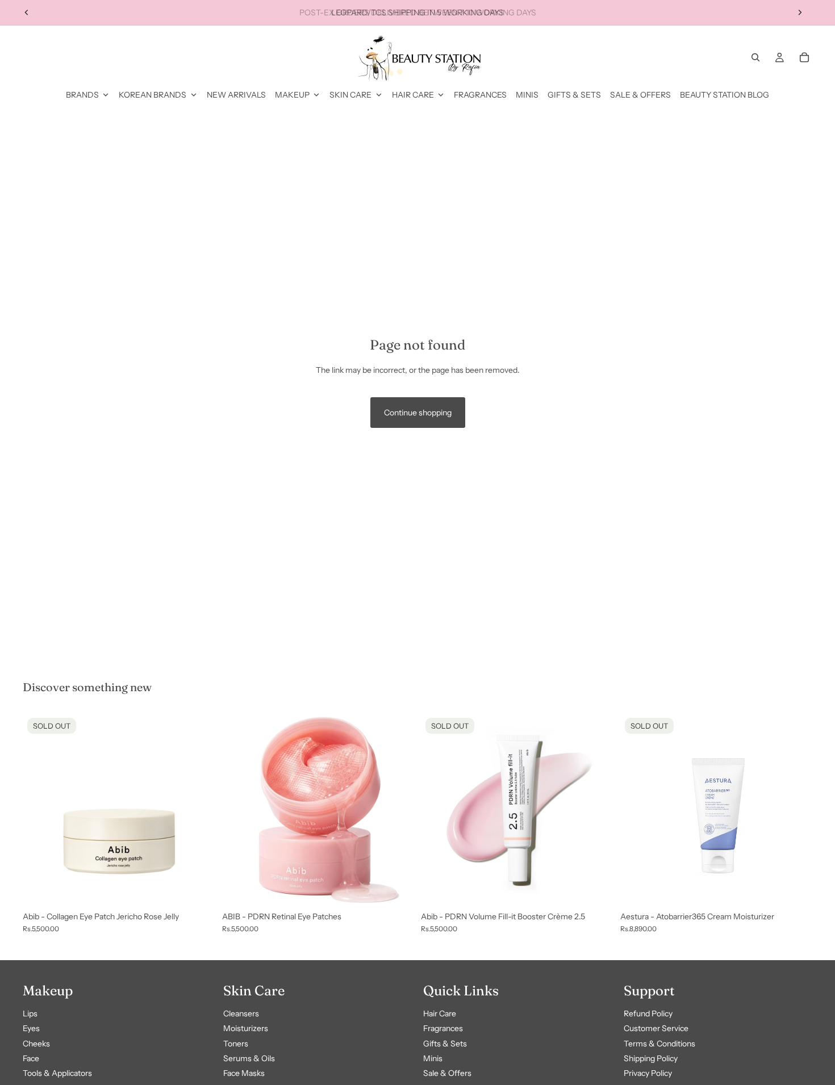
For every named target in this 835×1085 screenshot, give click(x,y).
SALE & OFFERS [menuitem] (640, 95)
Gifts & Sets (445, 1043)
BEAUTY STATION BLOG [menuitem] (724, 95)
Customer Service (656, 1029)
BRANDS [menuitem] (82, 95)
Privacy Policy (648, 1074)
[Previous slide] (26, 12)
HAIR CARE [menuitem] (413, 95)
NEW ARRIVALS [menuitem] (236, 95)
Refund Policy (648, 1013)
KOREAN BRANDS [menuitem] (152, 95)
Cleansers (241, 1013)
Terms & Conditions (659, 1043)
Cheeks (36, 1043)
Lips (30, 1013)
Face (31, 1058)
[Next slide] (799, 12)
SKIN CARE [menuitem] (350, 95)
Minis (432, 1058)
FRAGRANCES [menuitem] (480, 95)
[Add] (396, 888)
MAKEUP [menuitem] (292, 95)
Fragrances (443, 1029)
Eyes (31, 1029)
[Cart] (804, 57)
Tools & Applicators (57, 1074)
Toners (235, 1043)
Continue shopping (418, 412)
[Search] (755, 57)
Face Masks (244, 1074)
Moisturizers (245, 1029)
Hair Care (439, 1013)
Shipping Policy (651, 1058)
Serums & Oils (249, 1058)
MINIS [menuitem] (527, 95)
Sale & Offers (447, 1074)
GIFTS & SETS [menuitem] (574, 95)
